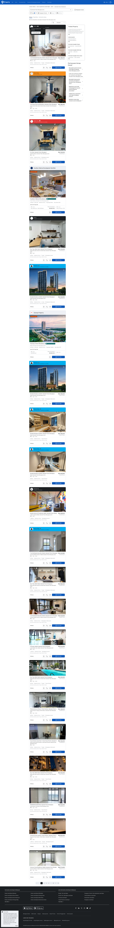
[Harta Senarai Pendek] (64, 31)
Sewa (16, 2)
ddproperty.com (57, 920)
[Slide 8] (48, 340)
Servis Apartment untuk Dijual (43, 6)
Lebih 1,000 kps (77, 57)
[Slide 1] (44, 101)
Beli (12, 2)
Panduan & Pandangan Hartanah (33, 2)
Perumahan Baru (22, 2)
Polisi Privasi (14, 917)
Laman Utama (32, 6)
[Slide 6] (49, 101)
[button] (30, 17)
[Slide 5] (48, 101)
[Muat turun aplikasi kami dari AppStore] (28, 908)
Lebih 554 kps (70, 57)
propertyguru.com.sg (38, 920)
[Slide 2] (45, 101)
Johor (52, 6)
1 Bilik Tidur (70, 51)
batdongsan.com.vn (48, 920)
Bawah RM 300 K (71, 45)
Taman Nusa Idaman (72, 38)
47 (53, 883)
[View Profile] (39, 26)
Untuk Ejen (49, 2)
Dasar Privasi (52, 913)
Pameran (43, 2)
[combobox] (51, 9)
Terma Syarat (70, 913)
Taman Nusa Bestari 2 (72, 40)
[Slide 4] (47, 101)
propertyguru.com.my (27, 920)
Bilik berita (33, 913)
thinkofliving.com (66, 920)
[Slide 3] (46, 101)
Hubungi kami (45, 913)
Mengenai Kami (26, 913)
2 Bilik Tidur (75, 51)
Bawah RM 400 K (78, 45)
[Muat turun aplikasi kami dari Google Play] (38, 908)
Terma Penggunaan (61, 913)
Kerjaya (39, 913)
